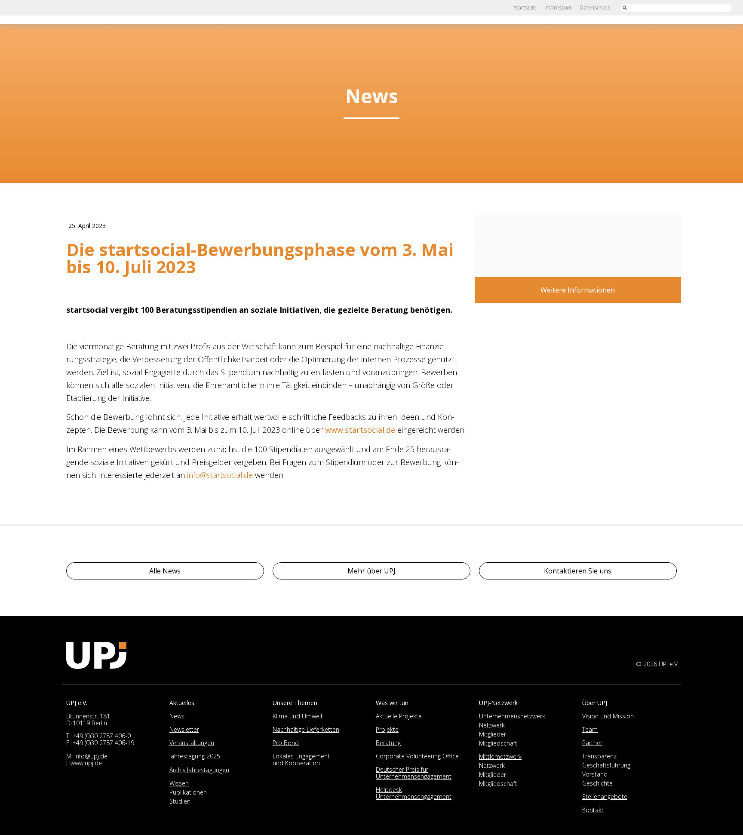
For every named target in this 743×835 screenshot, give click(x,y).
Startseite (525, 7)
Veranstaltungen (191, 743)
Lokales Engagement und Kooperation (301, 759)
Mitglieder (492, 734)
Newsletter (184, 729)
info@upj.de (90, 756)
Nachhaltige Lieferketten (306, 729)
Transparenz (599, 756)
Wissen (179, 783)
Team (590, 729)
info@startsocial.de (220, 475)
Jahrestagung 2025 (194, 756)
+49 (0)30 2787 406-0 (101, 736)
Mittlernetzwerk (500, 756)
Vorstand (595, 774)
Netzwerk (492, 725)
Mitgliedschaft (498, 743)
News (176, 716)
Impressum (558, 7)
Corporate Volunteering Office (417, 756)
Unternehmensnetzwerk (512, 716)
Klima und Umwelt (298, 716)
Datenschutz (595, 7)
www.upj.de (86, 763)
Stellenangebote (604, 796)
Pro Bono (286, 743)
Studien (179, 801)
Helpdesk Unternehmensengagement (413, 793)
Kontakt (593, 810)
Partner (592, 743)
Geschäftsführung (606, 765)
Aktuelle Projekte (399, 716)
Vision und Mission (608, 716)
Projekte (387, 729)
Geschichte (597, 783)
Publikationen (188, 792)
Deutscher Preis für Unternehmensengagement (413, 772)
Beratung (388, 743)
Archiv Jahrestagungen (199, 770)
